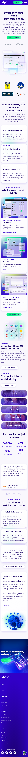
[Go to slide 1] (7, 494)
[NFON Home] (4, 2)
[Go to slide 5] (16, 494)
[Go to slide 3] (11, 494)
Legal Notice (4, 734)
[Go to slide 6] (19, 494)
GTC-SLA (3, 732)
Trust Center (4, 737)
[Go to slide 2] (9, 494)
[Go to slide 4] (14, 494)
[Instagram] (10, 752)
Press (2, 690)
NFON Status (4, 705)
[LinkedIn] (2, 752)
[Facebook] (6, 752)
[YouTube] (15, 752)
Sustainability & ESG (6, 720)
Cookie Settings (5, 743)
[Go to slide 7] (21, 494)
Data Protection (4, 740)
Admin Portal (4, 702)
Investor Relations (5, 717)
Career (2, 722)
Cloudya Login (4, 700)
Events (2, 688)
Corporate (3, 714)
